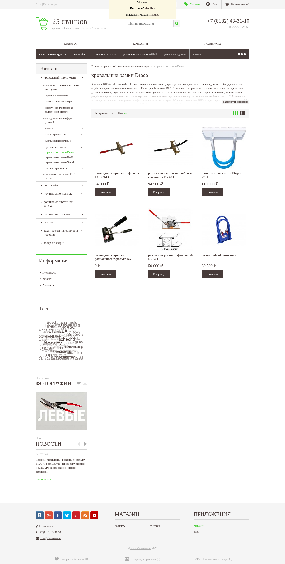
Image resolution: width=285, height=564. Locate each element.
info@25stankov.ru (50, 538)
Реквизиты (48, 285)
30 (118, 113)
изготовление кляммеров (58, 101)
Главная (70, 43)
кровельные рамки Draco (60, 152)
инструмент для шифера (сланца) (57, 120)
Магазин (198, 525)
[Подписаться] (85, 515)
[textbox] (149, 23)
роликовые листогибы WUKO (140, 54)
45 (121, 113)
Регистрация (50, 4)
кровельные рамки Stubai (60, 162)
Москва (154, 14)
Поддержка (212, 43)
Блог (196, 531)
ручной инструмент (175, 54)
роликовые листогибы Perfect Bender (60, 176)
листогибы (79, 54)
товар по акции (54, 243)
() (74, 559)
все (125, 113)
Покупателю (49, 272)
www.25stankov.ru (140, 548)
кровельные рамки (54, 147)
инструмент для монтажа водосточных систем (58, 109)
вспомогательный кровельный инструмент (61, 87)
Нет (152, 8)
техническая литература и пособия (61, 232)
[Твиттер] (67, 515)
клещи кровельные (54, 134)
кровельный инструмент (52, 54)
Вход (38, 4)
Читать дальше (44, 479)
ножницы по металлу (104, 54)
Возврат (46, 278)
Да (147, 8)
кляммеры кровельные (57, 140)
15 (115, 113)
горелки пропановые (55, 95)
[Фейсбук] (58, 515)
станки (197, 54)
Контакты (140, 43)
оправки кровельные (55, 168)
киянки (48, 128)
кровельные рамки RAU (59, 157)
